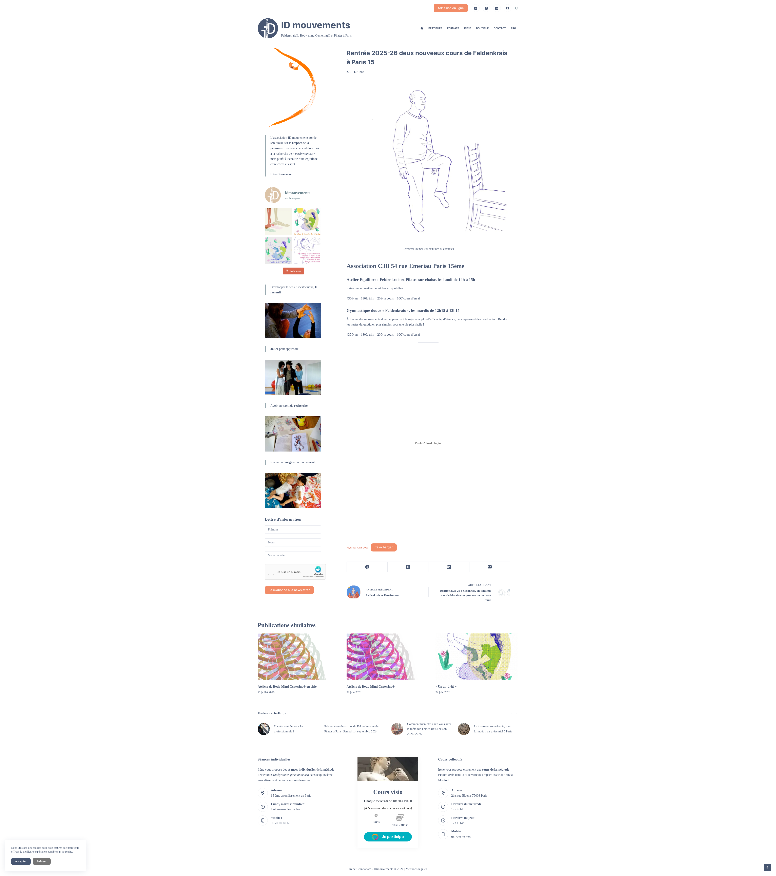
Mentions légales (416, 869)
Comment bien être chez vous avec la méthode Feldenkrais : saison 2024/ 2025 (429, 729)
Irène (467, 28)
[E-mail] (489, 567)
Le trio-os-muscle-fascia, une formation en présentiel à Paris (493, 729)
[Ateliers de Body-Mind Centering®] (388, 656)
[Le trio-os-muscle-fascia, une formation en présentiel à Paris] (464, 729)
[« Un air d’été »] (476, 656)
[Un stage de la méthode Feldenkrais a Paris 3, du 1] (307, 221)
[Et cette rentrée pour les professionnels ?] (264, 729)
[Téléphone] (476, 8)
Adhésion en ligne (451, 8)
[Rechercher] (516, 8)
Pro (513, 28)
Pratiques (435, 28)
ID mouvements (315, 25)
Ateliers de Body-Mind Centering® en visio (287, 686)
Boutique (482, 28)
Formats (453, 28)
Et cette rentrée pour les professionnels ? (289, 729)
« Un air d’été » (446, 686)
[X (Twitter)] (408, 567)
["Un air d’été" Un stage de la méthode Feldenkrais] (278, 250)
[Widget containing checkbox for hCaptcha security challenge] (295, 572)
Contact (500, 28)
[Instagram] (486, 8)
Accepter (21, 861)
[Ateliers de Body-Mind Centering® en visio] (299, 656)
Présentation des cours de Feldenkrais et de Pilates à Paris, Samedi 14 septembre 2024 (351, 729)
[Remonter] (767, 867)
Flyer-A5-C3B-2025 (358, 547)
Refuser (42, 861)
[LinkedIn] (497, 8)
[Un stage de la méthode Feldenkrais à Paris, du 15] (278, 221)
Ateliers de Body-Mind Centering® (371, 686)
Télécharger (384, 547)
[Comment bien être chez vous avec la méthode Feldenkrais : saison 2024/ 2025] (397, 729)
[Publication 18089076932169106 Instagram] (307, 250)
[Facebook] (507, 8)
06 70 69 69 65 (280, 823)
